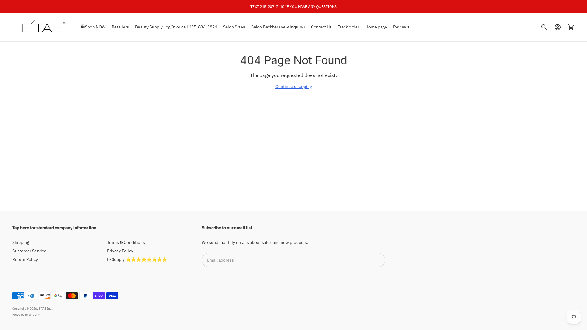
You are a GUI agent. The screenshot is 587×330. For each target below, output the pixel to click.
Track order (348, 27)
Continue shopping (293, 86)
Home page (376, 27)
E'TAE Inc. (45, 308)
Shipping (20, 242)
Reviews (401, 27)
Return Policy (25, 259)
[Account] (557, 27)
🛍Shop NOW (93, 27)
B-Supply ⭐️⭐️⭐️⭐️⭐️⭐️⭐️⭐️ (137, 259)
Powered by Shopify (26, 315)
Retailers (120, 27)
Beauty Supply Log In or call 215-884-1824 (176, 27)
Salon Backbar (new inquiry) (278, 27)
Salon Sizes (234, 27)
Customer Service (29, 251)
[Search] (544, 27)
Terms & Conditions (126, 242)
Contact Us (321, 27)
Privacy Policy (120, 251)
